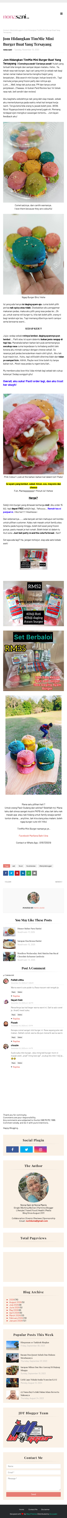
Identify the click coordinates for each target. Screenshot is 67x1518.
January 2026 (16, 1320)
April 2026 (14, 1312)
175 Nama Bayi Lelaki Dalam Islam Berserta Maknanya (40, 1393)
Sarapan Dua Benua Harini (29, 941)
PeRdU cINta (17, 979)
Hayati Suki (17, 1000)
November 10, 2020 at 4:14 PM (22, 1048)
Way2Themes (31, 1514)
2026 (12, 1299)
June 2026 (14, 1307)
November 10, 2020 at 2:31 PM (22, 1026)
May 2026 (14, 1310)
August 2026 (15, 1302)
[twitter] (26, 1149)
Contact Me (33, 1509)
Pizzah (14, 1022)
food (21, 866)
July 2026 (14, 1304)
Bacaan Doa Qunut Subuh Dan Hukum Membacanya (38, 1356)
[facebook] (12, 1149)
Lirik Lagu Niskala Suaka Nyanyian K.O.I (39, 1379)
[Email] (54, 1149)
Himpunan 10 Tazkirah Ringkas (35, 1342)
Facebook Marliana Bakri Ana (33, 835)
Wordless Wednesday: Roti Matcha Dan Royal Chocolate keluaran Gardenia (37, 955)
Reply (13, 992)
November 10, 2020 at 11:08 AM (22, 983)
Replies (16, 996)
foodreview (31, 866)
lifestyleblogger (16, 30)
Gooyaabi (53, 1514)
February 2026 (16, 1318)
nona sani (7, 49)
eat (13, 866)
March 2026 (15, 1315)
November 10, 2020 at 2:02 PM (22, 1003)
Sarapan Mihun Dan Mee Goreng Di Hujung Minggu (40, 1369)
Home (5, 30)
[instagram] (40, 1149)
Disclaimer (45, 1509)
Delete (20, 992)
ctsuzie (15, 1045)
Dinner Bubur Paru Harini (29, 928)
